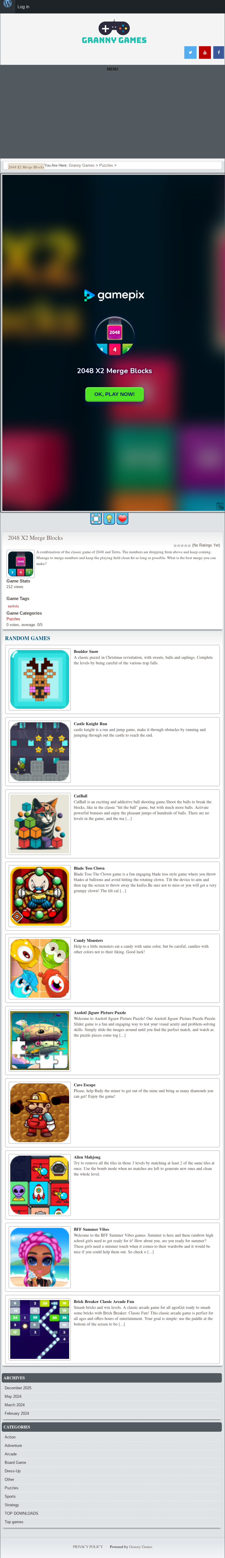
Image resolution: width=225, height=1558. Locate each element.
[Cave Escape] (39, 1113)
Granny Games (140, 1546)
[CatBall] (39, 824)
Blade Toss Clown (89, 868)
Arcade (11, 1454)
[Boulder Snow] (39, 679)
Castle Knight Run (90, 724)
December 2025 (18, 1388)
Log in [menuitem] (23, 6)
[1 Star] (175, 545)
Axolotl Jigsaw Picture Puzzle (100, 1012)
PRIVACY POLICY (88, 1546)
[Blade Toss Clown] (39, 896)
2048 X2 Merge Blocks (35, 538)
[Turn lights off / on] (109, 519)
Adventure (13, 1445)
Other (9, 1479)
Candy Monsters (88, 940)
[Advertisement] (112, 117)
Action (10, 1437)
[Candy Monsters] (39, 968)
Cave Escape (85, 1085)
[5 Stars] (189, 545)
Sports (10, 1496)
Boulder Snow (86, 651)
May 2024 (13, 1396)
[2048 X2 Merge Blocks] (21, 563)
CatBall (80, 796)
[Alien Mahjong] (39, 1185)
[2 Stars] (178, 545)
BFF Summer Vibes (91, 1229)
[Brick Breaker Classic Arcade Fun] (39, 1329)
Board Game (15, 1462)
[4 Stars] (186, 545)
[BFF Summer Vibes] (39, 1257)
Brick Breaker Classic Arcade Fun (104, 1301)
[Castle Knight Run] (39, 752)
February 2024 (17, 1413)
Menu (112, 69)
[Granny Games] (114, 31)
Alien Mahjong (87, 1157)
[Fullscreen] (96, 519)
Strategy (12, 1505)
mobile (13, 606)
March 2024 (15, 1405)
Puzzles (13, 619)
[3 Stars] (182, 545)
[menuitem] (7, 6)
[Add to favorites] (122, 518)
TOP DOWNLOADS (21, 1513)
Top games (14, 1522)
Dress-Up (13, 1471)
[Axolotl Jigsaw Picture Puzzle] (39, 1040)
